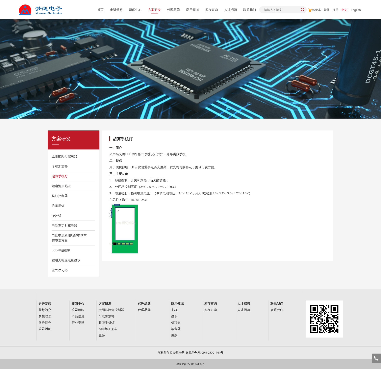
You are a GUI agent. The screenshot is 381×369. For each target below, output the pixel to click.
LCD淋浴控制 (61, 250)
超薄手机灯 (60, 176)
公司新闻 (78, 310)
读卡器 (176, 329)
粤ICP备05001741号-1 (190, 364)
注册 (336, 10)
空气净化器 (60, 270)
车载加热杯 (60, 166)
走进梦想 (116, 10)
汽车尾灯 (58, 206)
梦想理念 (44, 316)
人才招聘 (230, 10)
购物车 (316, 10)
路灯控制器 (60, 196)
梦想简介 (44, 310)
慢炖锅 (56, 215)
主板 (174, 310)
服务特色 (44, 322)
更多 (102, 335)
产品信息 (78, 316)
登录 (326, 10)
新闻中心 (135, 10)
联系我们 (249, 10)
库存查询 (211, 10)
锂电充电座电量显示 (66, 260)
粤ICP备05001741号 (210, 352)
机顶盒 (176, 322)
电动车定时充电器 (64, 225)
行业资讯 (78, 322)
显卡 (174, 316)
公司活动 (44, 329)
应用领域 (192, 10)
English (356, 10)
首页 (100, 10)
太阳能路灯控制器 (64, 156)
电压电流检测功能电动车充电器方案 (69, 238)
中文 (344, 10)
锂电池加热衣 (61, 186)
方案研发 (154, 10)
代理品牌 (173, 10)
